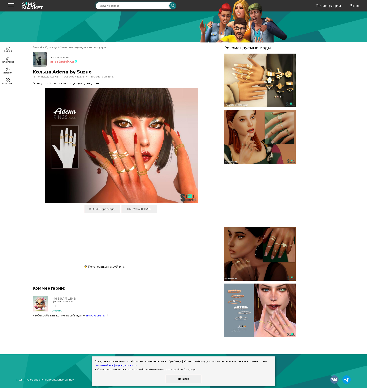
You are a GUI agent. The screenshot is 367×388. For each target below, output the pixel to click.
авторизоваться (96, 315)
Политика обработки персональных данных (45, 379)
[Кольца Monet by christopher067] (260, 137)
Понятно (183, 378)
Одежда (51, 47)
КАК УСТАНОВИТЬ (139, 208)
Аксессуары (97, 47)
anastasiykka (62, 61)
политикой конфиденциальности (116, 365)
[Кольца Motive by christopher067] (260, 254)
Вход (354, 5)
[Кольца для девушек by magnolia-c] (260, 80)
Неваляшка (63, 298)
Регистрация (328, 5)
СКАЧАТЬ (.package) (102, 208)
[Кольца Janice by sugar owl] (260, 310)
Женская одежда (73, 47)
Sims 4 (38, 47)
